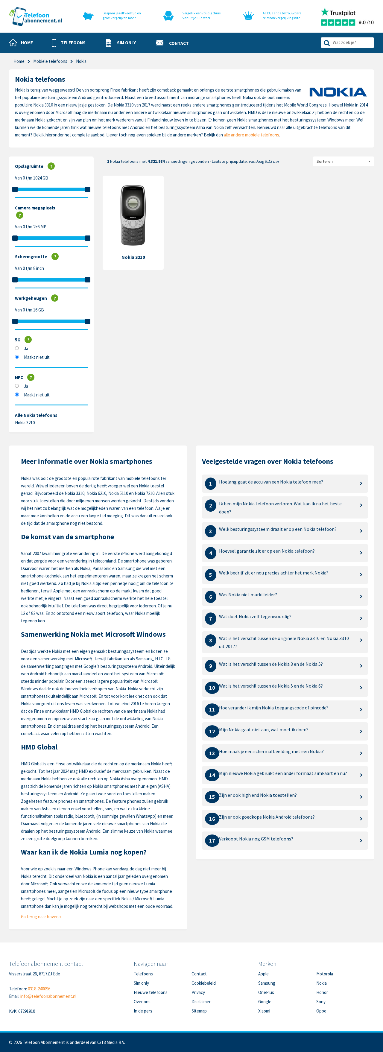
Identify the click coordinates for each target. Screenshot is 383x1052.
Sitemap (199, 1011)
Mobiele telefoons (50, 61)
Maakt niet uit (37, 357)
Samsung (266, 983)
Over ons (142, 1001)
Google (264, 1001)
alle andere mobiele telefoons (251, 135)
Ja (26, 348)
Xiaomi (264, 1011)
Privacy (198, 992)
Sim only (141, 983)
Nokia (321, 983)
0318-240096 (39, 989)
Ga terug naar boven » (41, 916)
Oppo (321, 1011)
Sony (321, 1001)
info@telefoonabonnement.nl (48, 996)
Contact (199, 974)
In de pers (143, 1011)
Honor (322, 992)
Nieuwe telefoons (151, 992)
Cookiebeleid (204, 983)
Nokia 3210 (25, 422)
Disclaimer (201, 1001)
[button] (68, 43)
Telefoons (143, 974)
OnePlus (266, 992)
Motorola (324, 974)
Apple (263, 974)
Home (19, 61)
